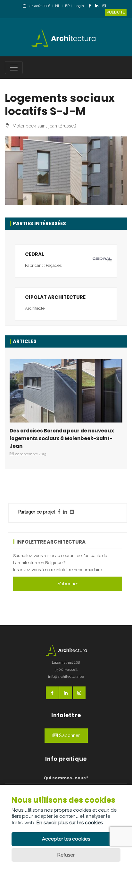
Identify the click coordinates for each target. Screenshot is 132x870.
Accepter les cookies (66, 839)
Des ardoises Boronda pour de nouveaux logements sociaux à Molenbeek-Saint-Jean (62, 438)
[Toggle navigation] (14, 67)
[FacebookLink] (91, 6)
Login (79, 6)
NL (57, 6)
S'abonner (67, 583)
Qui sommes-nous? (66, 778)
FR (67, 6)
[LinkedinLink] (98, 6)
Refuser (66, 855)
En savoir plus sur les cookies (70, 822)
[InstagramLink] (106, 6)
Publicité (116, 12)
